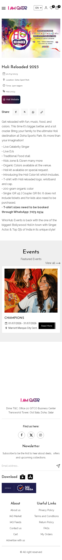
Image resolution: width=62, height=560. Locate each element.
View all (50, 263)
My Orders (47, 534)
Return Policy (46, 522)
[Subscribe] (58, 466)
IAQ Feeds (15, 522)
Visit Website (12, 99)
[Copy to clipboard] (41, 112)
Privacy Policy (46, 510)
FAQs (46, 528)
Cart (15, 534)
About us (15, 510)
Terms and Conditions (46, 516)
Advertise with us (15, 540)
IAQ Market (15, 516)
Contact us (16, 528)
